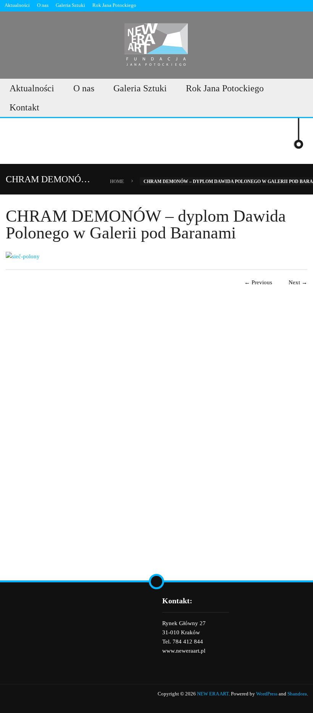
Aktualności (17, 5)
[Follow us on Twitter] (305, 5)
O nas (42, 5)
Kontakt (24, 107)
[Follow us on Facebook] (291, 5)
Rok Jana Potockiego (114, 5)
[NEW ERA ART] (156, 43)
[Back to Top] (156, 581)
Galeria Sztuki (70, 5)
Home (117, 181)
